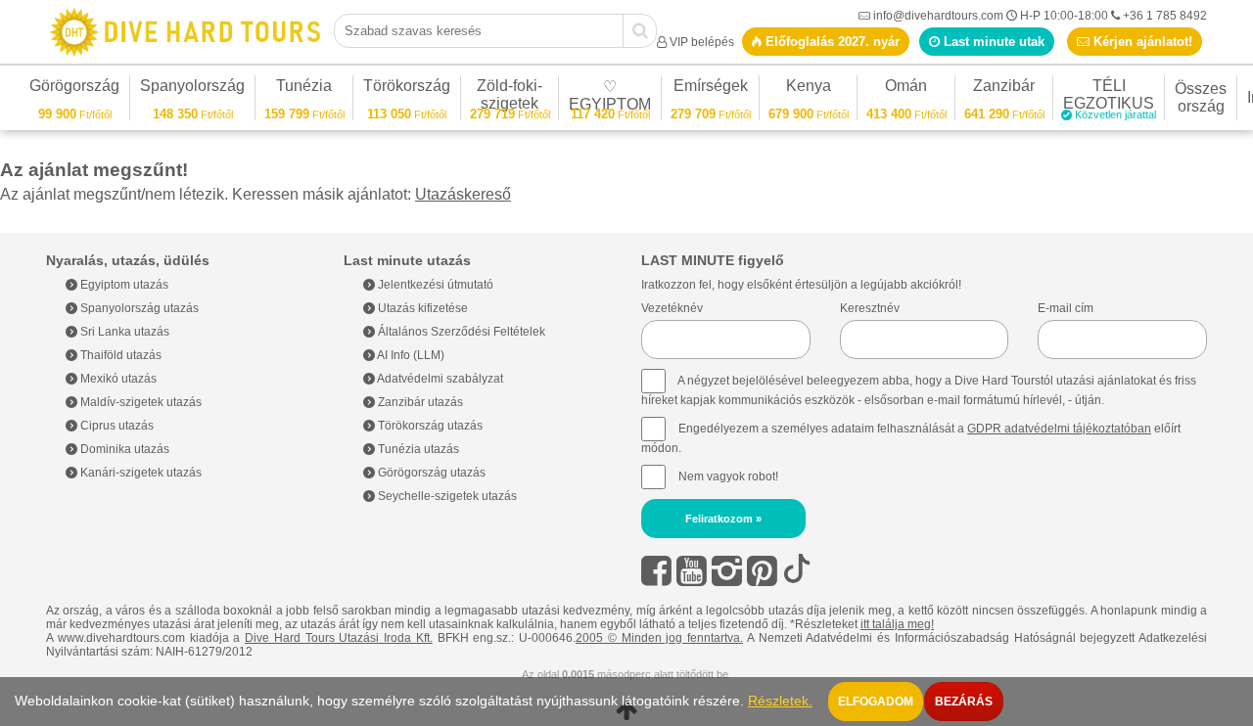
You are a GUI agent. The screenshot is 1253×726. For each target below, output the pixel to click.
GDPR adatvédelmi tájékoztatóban (1059, 428)
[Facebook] (656, 571)
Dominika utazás (123, 449)
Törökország (406, 88)
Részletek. (780, 701)
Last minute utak (992, 41)
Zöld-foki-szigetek (510, 97)
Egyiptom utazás (122, 285)
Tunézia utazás (417, 449)
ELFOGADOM (875, 701)
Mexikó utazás (117, 379)
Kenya (808, 88)
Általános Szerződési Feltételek (460, 332)
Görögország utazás (430, 472)
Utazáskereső (463, 194)
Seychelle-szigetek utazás (446, 496)
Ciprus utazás (115, 425)
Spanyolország (192, 88)
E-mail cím (1065, 308)
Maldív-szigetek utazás (139, 402)
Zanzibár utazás (419, 402)
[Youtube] (691, 571)
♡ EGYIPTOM (610, 98)
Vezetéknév (672, 308)
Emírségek (711, 88)
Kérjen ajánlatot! (1141, 41)
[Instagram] (727, 571)
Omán (906, 88)
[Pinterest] (762, 571)
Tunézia (304, 88)
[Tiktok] (797, 571)
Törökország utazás (429, 425)
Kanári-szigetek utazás (139, 472)
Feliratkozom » (723, 518)
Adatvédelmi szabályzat (439, 379)
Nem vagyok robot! (728, 476)
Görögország (74, 88)
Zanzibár (1004, 88)
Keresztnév (870, 308)
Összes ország (1201, 97)
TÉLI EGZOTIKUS (1109, 97)
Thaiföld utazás (119, 355)
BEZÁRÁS (964, 701)
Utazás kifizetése (421, 308)
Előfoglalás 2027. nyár (831, 41)
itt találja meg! (897, 624)
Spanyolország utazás (138, 308)
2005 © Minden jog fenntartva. (659, 638)
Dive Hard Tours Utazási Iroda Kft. (339, 638)
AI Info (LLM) (409, 355)
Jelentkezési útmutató (434, 285)
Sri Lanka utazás (123, 332)
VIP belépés (702, 42)
